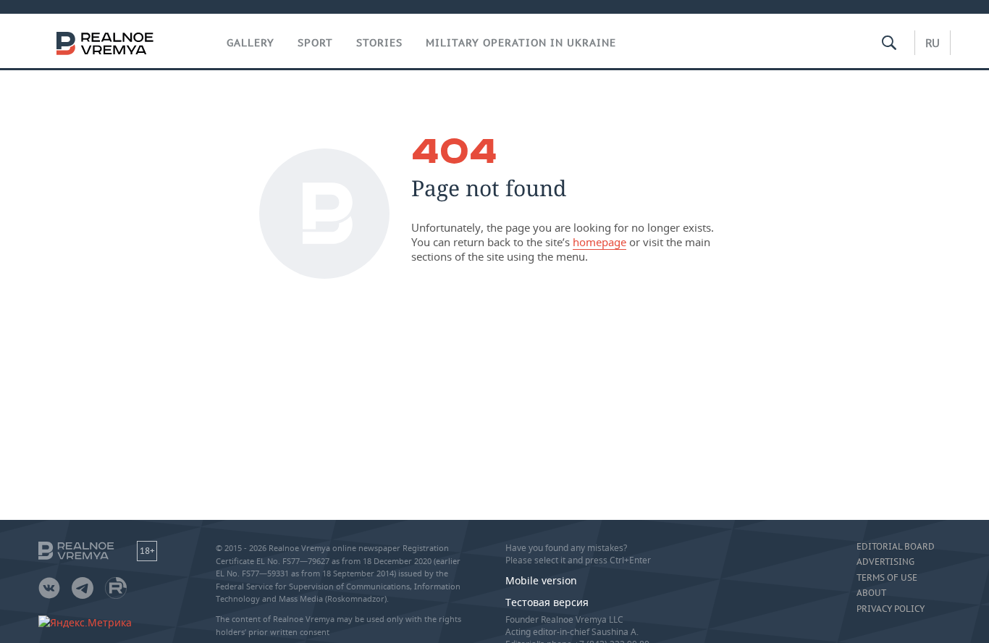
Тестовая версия (547, 602)
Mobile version (541, 580)
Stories (379, 42)
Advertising (885, 562)
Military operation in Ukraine (521, 42)
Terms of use (887, 578)
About (871, 593)
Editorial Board (896, 547)
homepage (599, 242)
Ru (932, 42)
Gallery (250, 42)
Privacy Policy (891, 609)
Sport (315, 42)
